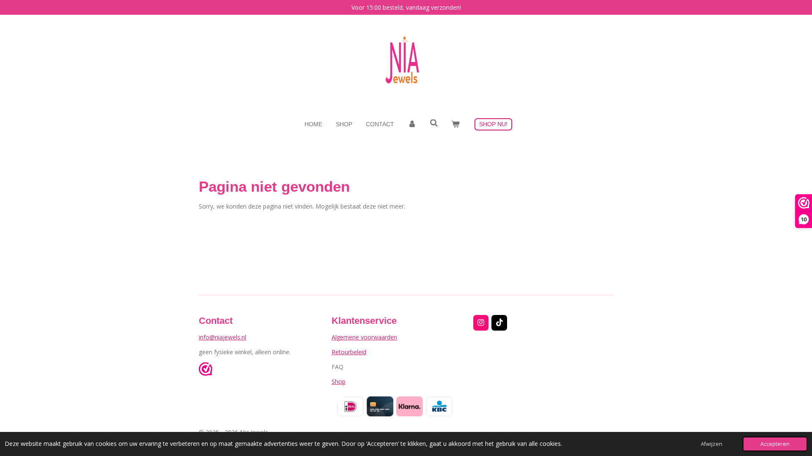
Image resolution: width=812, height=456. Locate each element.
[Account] (412, 124)
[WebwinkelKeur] (205, 370)
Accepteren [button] (775, 444)
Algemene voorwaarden (364, 337)
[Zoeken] (434, 123)
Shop (339, 381)
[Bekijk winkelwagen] (455, 124)
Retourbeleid (349, 352)
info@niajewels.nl (222, 337)
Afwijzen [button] (711, 444)
